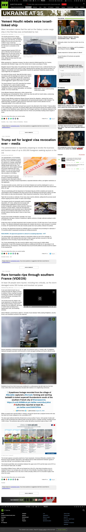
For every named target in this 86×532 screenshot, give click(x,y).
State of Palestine (18, 121)
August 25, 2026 (40, 410)
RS (14, 0)
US (11, 256)
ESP (5, 0)
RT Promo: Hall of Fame (69, 519)
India (40, 7)
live (64, 4)
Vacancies (66, 524)
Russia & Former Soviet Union (17, 7)
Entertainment (70, 7)
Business (35, 7)
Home (3, 17)
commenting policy (15, 126)
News (2, 513)
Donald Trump (5, 256)
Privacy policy (67, 515)
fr (12, 506)
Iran (7, 121)
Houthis (3, 121)
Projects (82, 7)
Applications (45, 515)
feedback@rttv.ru (6, 127)
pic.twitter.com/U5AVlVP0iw (29, 407)
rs (14, 506)
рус (8, 506)
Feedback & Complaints (69, 522)
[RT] (25, 0)
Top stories (61, 18)
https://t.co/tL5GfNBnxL (17, 402)
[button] (29, 332)
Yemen (25, 121)
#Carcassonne (39, 400)
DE (10, 0)
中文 (17, 0)
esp (5, 506)
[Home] (4, 5)
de (10, 506)
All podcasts (82, 154)
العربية (2, 0)
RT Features (50, 7)
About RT (66, 517)
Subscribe (64, 80)
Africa (45, 7)
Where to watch (46, 517)
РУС (8, 0)
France (3, 482)
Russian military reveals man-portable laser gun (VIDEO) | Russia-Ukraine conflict (44, 4)
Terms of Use (66, 513)
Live (44, 513)
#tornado (29, 395)
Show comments (29, 132)
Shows (76, 7)
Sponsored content (47, 520)
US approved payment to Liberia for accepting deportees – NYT (23, 233)
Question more (16, 4)
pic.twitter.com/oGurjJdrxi (39, 402)
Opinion (63, 7)
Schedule (45, 519)
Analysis (57, 7)
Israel (10, 121)
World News (28, 7)
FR (12, 0)
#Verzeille (10, 395)
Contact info (66, 520)
